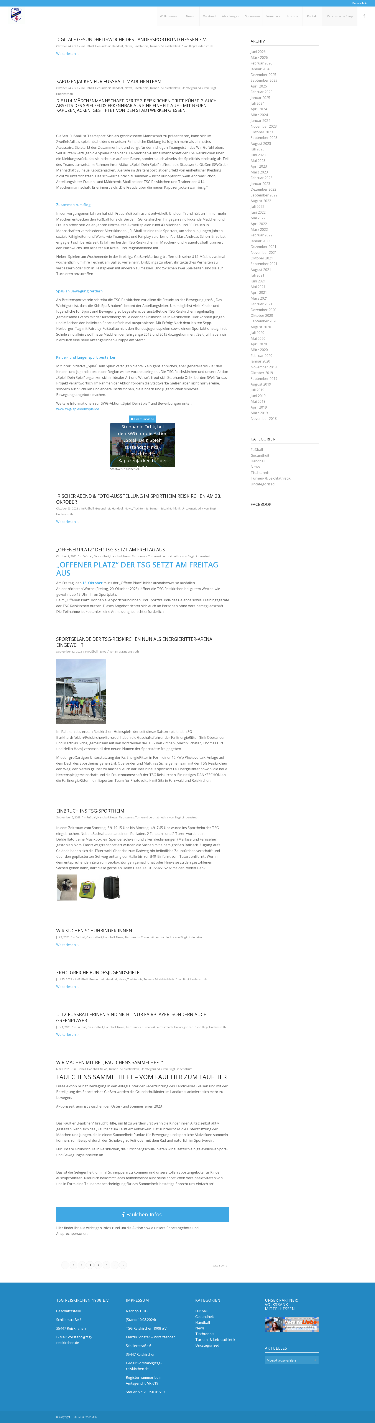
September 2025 (264, 80)
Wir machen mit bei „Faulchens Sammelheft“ (109, 1062)
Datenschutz (359, 3)
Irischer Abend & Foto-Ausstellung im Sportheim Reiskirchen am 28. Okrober (138, 499)
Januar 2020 (260, 361)
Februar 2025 (261, 91)
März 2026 (259, 57)
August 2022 (261, 200)
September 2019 (264, 378)
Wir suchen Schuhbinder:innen (94, 931)
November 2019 (264, 367)
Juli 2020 (257, 332)
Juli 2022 (257, 206)
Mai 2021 (258, 286)
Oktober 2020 (262, 315)
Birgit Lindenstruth (201, 46)
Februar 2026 (261, 63)
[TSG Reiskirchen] (16, 16)
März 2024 (259, 114)
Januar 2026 (260, 69)
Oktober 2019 (262, 372)
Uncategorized (191, 88)
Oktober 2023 (262, 132)
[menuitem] (358, 3)
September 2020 (264, 321)
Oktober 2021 (262, 258)
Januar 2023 (260, 183)
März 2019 (259, 413)
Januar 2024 (260, 120)
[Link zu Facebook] (364, 16)
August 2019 (261, 384)
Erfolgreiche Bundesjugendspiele (98, 973)
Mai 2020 (258, 338)
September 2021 (264, 263)
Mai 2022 (258, 218)
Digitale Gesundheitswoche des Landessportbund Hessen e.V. (131, 39)
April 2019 (259, 407)
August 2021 (261, 269)
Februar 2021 (261, 304)
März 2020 (259, 349)
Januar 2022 (260, 241)
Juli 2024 (257, 103)
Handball (117, 46)
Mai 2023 (258, 160)
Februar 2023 (261, 177)
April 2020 (259, 344)
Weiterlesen (66, 53)
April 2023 (259, 166)
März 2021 (259, 298)
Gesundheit (103, 46)
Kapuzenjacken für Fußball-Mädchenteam (108, 81)
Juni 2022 (258, 212)
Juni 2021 (258, 281)
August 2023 (261, 143)
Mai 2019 (258, 401)
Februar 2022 (261, 235)
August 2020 (261, 327)
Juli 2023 (257, 149)
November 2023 (264, 126)
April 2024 (259, 109)
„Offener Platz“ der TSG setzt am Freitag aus (110, 550)
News (128, 46)
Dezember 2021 (263, 246)
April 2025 (259, 86)
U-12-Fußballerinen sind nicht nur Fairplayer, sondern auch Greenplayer (131, 1017)
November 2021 (264, 252)
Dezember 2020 (263, 309)
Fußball (89, 46)
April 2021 (259, 292)
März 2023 (259, 172)
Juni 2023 (258, 155)
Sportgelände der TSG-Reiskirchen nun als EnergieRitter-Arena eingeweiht (134, 642)
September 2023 (264, 137)
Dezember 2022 (263, 189)
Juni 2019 (258, 395)
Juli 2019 (257, 389)
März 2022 (259, 229)
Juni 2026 (258, 51)
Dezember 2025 (263, 74)
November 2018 (264, 418)
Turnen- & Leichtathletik (165, 46)
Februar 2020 (261, 355)
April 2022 (259, 223)
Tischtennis (140, 46)
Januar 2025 (260, 97)
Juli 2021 (257, 275)
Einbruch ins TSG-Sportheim (90, 811)
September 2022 (264, 195)
